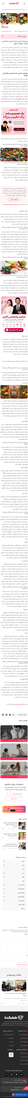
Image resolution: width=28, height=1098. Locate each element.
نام (27, 955)
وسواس (22, 908)
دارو (23, 869)
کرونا (23, 881)
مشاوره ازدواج (21, 889)
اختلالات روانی (7, 67)
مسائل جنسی (21, 885)
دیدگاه (26, 934)
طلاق (23, 877)
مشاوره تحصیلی (21, 893)
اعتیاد (23, 861)
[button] (2, 36)
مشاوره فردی (21, 901)
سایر (23, 873)
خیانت (23, 865)
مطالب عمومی (21, 904)
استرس (15, 674)
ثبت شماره (14, 799)
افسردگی (21, 687)
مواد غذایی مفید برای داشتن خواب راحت (11, 361)
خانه (27, 9)
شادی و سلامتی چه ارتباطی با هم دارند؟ (11, 204)
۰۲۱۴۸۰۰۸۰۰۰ (17, 1082)
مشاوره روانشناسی (17, 704)
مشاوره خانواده (21, 897)
